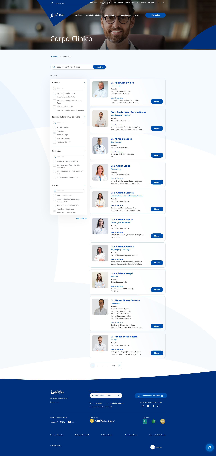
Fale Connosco (141, 3)
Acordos (138, 15)
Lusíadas (78, 15)
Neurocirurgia (116, 86)
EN (163, 3)
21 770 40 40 (97, 403)
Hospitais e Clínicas (93, 15)
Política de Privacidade (82, 435)
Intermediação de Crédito (157, 435)
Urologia (114, 340)
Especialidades (125, 15)
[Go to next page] (119, 365)
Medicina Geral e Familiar (120, 115)
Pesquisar (99, 67)
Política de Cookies (107, 435)
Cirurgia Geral (116, 142)
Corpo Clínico (110, 15)
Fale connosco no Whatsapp (152, 396)
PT (159, 3)
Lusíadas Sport (118, 3)
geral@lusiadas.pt (117, 403)
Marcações (155, 15)
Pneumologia (116, 169)
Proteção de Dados (131, 435)
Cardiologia (126, 250)
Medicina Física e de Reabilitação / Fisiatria (127, 196)
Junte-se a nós (129, 3)
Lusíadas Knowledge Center (59, 398)
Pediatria (114, 276)
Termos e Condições (56, 435)
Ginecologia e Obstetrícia (120, 223)
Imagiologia (115, 250)
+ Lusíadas (151, 3)
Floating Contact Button (210, 447)
